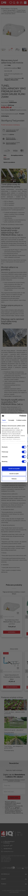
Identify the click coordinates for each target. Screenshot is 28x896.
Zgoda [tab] (4, 420)
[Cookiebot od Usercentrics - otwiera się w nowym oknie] (19, 416)
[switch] (24, 452)
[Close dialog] (27, 434)
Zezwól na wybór (14, 473)
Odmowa (14, 478)
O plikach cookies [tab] (21, 420)
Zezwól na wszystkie (14, 468)
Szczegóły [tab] (11, 420)
